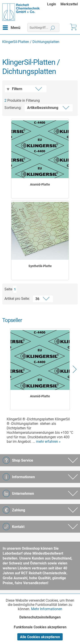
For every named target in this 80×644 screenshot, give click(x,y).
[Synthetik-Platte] (40, 231)
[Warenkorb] (72, 27)
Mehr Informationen (46, 609)
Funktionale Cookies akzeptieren (40, 627)
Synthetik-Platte (40, 266)
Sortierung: (13, 108)
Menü (15, 27)
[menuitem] (53, 4)
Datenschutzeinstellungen (40, 617)
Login (51, 4)
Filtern (16, 89)
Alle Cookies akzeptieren (40, 637)
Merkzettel (69, 4)
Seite (8, 289)
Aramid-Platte (40, 184)
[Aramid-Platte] (40, 149)
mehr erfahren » (48, 441)
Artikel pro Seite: (17, 298)
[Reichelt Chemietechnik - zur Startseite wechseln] (21, 12)
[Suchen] (52, 27)
